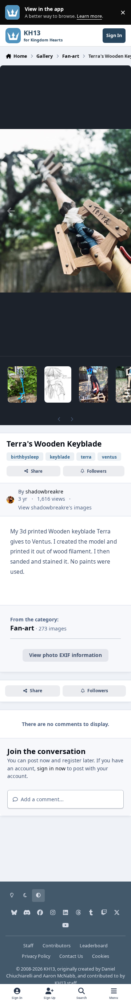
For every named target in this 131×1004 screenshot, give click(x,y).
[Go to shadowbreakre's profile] (10, 500)
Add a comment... (41, 799)
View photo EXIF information (65, 655)
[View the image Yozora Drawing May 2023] (57, 384)
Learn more (14, 12)
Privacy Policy (36, 956)
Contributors (57, 946)
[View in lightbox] (65, 210)
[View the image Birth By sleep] (93, 384)
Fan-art (22, 628)
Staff (28, 946)
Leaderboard (94, 946)
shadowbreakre (44, 491)
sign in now (51, 768)
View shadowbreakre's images (55, 507)
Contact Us (71, 956)
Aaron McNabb (59, 976)
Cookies (100, 956)
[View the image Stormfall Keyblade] (22, 384)
